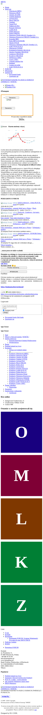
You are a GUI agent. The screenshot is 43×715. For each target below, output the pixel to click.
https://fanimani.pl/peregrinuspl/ (12, 287)
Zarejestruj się (9, 319)
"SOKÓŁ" (5, 696)
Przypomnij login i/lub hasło (14, 317)
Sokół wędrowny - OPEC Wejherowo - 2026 (24, 223)
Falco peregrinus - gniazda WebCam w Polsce (16, 208)
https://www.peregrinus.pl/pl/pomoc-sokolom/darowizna (19, 294)
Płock (34, 208)
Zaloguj (5, 312)
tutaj (35, 709)
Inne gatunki (5, 218)
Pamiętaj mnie (9, 310)
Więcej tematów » (7, 245)
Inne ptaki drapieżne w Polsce (20, 218)
